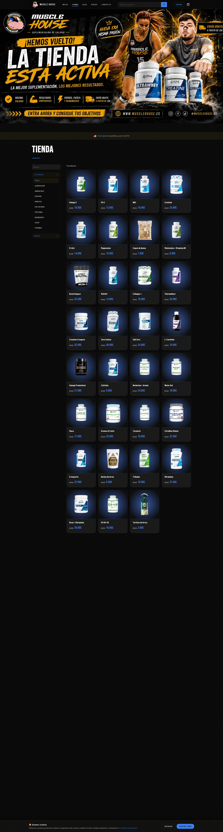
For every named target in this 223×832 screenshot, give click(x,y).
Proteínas (39, 212)
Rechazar (168, 826)
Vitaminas (38, 228)
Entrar (179, 4)
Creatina (38, 196)
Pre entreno (40, 207)
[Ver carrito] (188, 4)
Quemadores (39, 217)
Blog (84, 4)
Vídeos (94, 4)
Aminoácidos (39, 191)
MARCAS (46, 236)
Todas (37, 180)
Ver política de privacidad (127, 828)
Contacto (106, 4)
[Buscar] (164, 4)
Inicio (65, 4)
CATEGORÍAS (46, 174)
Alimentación (40, 186)
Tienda (75, 4)
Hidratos (38, 201)
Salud (37, 223)
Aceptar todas (185, 826)
